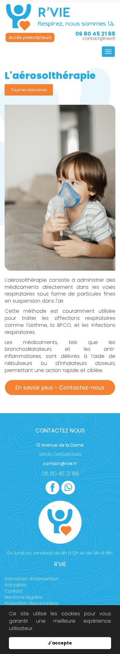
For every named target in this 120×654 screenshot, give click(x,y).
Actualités (15, 585)
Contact (14, 591)
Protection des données (31, 603)
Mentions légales (23, 597)
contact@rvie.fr (98, 38)
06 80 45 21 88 (60, 473)
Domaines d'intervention (32, 579)
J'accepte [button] (60, 643)
